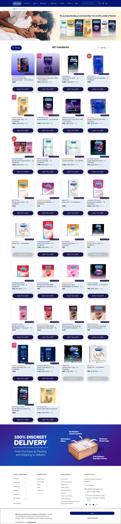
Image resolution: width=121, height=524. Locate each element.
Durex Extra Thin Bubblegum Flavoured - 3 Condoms (71, 286)
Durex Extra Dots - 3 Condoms (69, 244)
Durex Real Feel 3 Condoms (47, 409)
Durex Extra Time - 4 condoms (70, 368)
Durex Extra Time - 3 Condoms (95, 244)
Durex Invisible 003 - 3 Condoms (45, 368)
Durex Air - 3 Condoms (20, 243)
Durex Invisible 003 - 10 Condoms (21, 368)
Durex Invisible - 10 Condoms (44, 161)
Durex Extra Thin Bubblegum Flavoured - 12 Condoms (22, 327)
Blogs (38, 484)
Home (16, 9)
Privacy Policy (65, 487)
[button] (27, 3)
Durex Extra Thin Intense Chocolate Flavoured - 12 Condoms (71, 327)
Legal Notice (64, 484)
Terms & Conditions (67, 496)
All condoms (22, 9)
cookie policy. (31, 522)
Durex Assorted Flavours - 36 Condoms (23, 161)
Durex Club (40, 482)
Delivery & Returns (66, 482)
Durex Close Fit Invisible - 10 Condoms (98, 79)
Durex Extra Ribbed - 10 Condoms (96, 203)
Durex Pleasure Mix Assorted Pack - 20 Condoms (23, 79)
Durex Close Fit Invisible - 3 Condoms (97, 120)
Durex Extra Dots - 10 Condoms (20, 203)
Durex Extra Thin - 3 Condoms (19, 285)
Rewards (63, 493)
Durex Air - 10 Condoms (71, 202)
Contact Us (40, 490)
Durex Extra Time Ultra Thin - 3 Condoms (72, 120)
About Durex (41, 479)
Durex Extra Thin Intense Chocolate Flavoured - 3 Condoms (96, 327)
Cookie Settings (65, 498)
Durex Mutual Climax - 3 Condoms (96, 161)
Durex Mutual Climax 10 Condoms (21, 409)
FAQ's (38, 487)
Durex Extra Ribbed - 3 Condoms (45, 203)
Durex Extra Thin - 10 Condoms (45, 244)
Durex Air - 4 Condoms (95, 367)
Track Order (64, 479)
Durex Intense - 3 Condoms (97, 285)
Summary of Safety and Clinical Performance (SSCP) (70, 502)
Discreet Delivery (66, 490)
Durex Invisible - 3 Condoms (72, 161)
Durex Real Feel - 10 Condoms (19, 120)
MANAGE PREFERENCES (92, 518)
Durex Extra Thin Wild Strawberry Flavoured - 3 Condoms (46, 286)
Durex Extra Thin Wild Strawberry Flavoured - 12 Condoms (46, 327)
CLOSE (92, 513)
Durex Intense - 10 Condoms (47, 119)
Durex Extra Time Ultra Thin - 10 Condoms (47, 79)
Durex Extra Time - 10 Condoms (70, 79)
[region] (60, 516)
